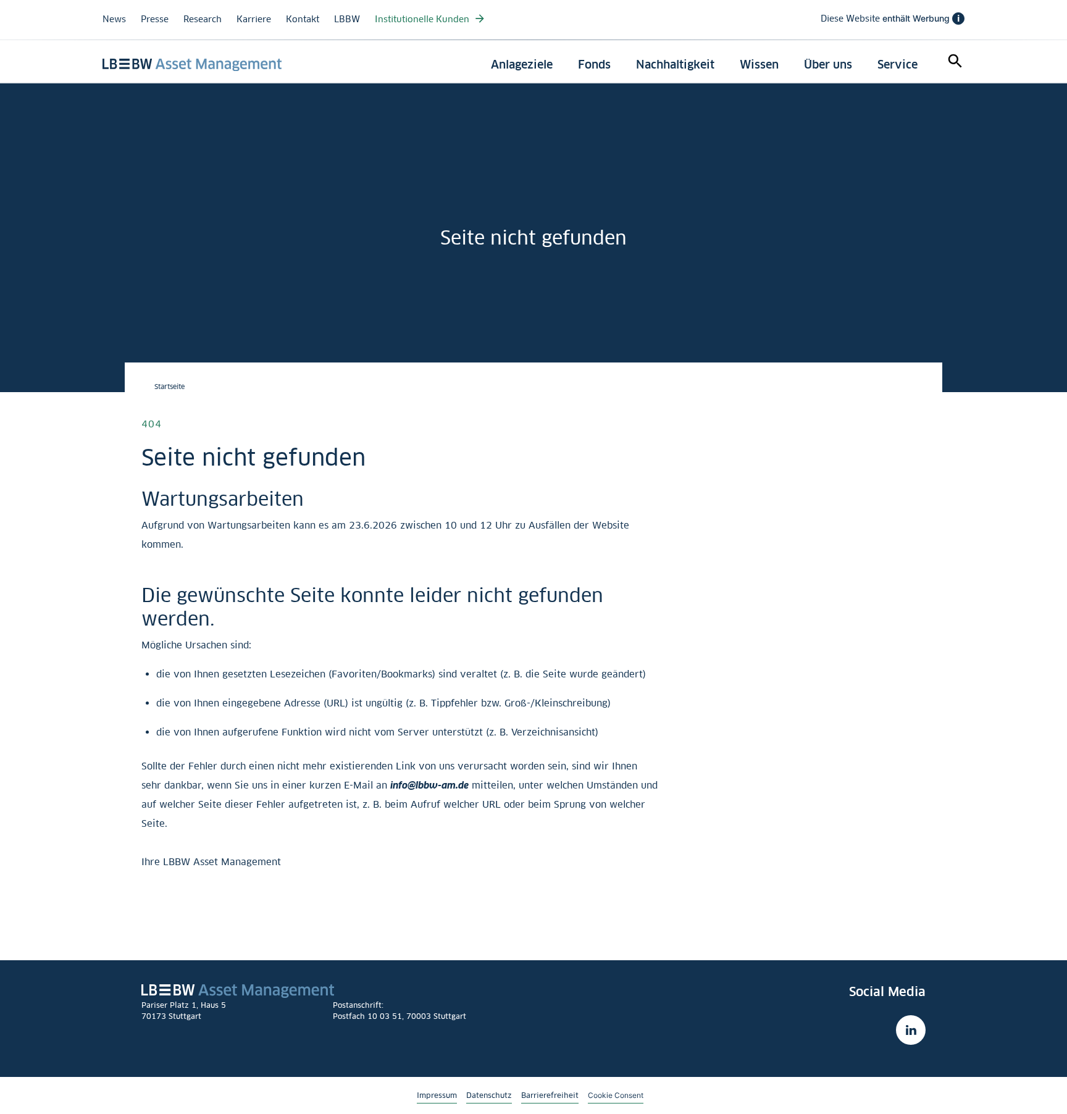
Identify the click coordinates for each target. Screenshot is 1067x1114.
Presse (155, 19)
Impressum (437, 1095)
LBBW (347, 19)
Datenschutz (489, 1095)
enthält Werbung (890, 18)
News (114, 19)
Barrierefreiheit (550, 1095)
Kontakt (302, 19)
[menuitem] (521, 64)
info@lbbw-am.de (429, 785)
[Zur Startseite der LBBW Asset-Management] (192, 64)
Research (202, 19)
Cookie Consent (615, 1095)
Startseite (169, 386)
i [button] (958, 18)
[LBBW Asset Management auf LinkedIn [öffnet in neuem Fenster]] (911, 1030)
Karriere (253, 19)
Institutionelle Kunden (423, 19)
